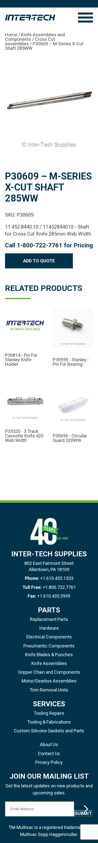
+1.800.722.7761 (59, 587)
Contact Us (49, 753)
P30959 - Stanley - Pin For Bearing (71, 362)
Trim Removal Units (49, 690)
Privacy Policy (49, 762)
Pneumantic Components (49, 645)
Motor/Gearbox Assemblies (49, 681)
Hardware (49, 628)
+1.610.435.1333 (56, 578)
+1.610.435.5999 (53, 596)
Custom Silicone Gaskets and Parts (49, 730)
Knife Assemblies (49, 663)
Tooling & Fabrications (49, 722)
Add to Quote (39, 260)
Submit (83, 813)
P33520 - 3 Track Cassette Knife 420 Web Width (24, 436)
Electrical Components (49, 636)
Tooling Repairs (49, 713)
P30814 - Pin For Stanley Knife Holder (21, 360)
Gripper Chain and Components (49, 672)
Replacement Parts (49, 619)
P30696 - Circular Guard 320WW (70, 438)
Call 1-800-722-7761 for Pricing (49, 245)
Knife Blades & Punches (49, 654)
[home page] (39, 18)
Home (11, 34)
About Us (49, 744)
